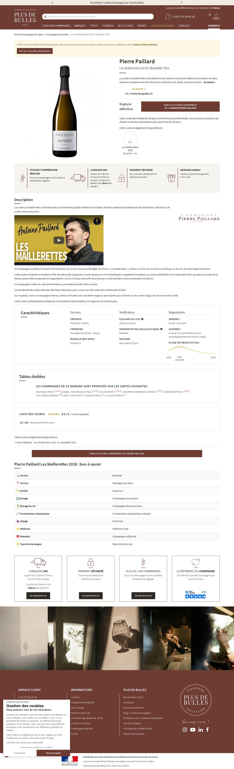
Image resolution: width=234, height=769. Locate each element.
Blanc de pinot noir (123, 544)
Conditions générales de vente (87, 718)
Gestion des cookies (133, 733)
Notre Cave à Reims (133, 707)
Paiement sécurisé (80, 712)
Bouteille (117, 475)
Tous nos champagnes (56, 25)
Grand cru (118, 490)
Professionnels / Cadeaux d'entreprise (143, 718)
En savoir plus (38, 595)
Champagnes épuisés (82, 728)
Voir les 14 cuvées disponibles (35, 50)
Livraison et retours (81, 723)
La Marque (128, 702)
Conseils (214, 25)
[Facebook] (207, 729)
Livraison (75, 697)
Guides (74, 733)
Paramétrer (20, 753)
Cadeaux (184, 25)
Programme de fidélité (82, 702)
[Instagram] (185, 729)
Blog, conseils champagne (137, 712)
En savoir (209, 82)
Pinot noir (118, 521)
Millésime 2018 (120, 528)
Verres (142, 25)
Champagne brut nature (125, 498)
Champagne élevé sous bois (127, 506)
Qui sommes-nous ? (133, 697)
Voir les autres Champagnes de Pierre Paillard (117, 453)
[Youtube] (193, 729)
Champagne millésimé (124, 536)
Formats (107, 25)
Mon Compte (77, 707)
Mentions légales (132, 723)
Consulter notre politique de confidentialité (24, 742)
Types (94, 25)
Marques (80, 25)
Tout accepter (53, 753)
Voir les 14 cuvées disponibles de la (180, 106)
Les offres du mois (162, 25)
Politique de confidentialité (137, 728)
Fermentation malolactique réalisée (132, 513)
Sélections (125, 25)
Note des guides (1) (139, 93)
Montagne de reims (123, 483)
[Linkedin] (200, 729)
